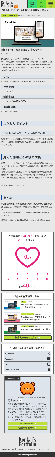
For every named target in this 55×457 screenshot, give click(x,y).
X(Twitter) (9, 353)
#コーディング (5, 53)
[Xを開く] (21, 400)
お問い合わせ (21, 449)
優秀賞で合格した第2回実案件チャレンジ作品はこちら (25, 220)
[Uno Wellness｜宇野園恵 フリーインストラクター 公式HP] (27, 317)
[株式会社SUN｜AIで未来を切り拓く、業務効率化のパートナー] (27, 305)
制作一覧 (15, 10)
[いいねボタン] (27, 257)
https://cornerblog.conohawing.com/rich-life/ (23, 81)
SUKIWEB (31, 449)
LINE (7, 364)
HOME (6, 10)
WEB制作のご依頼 (8, 449)
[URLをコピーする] (27, 369)
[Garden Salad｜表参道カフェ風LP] (27, 329)
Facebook (9, 359)
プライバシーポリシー (44, 449)
